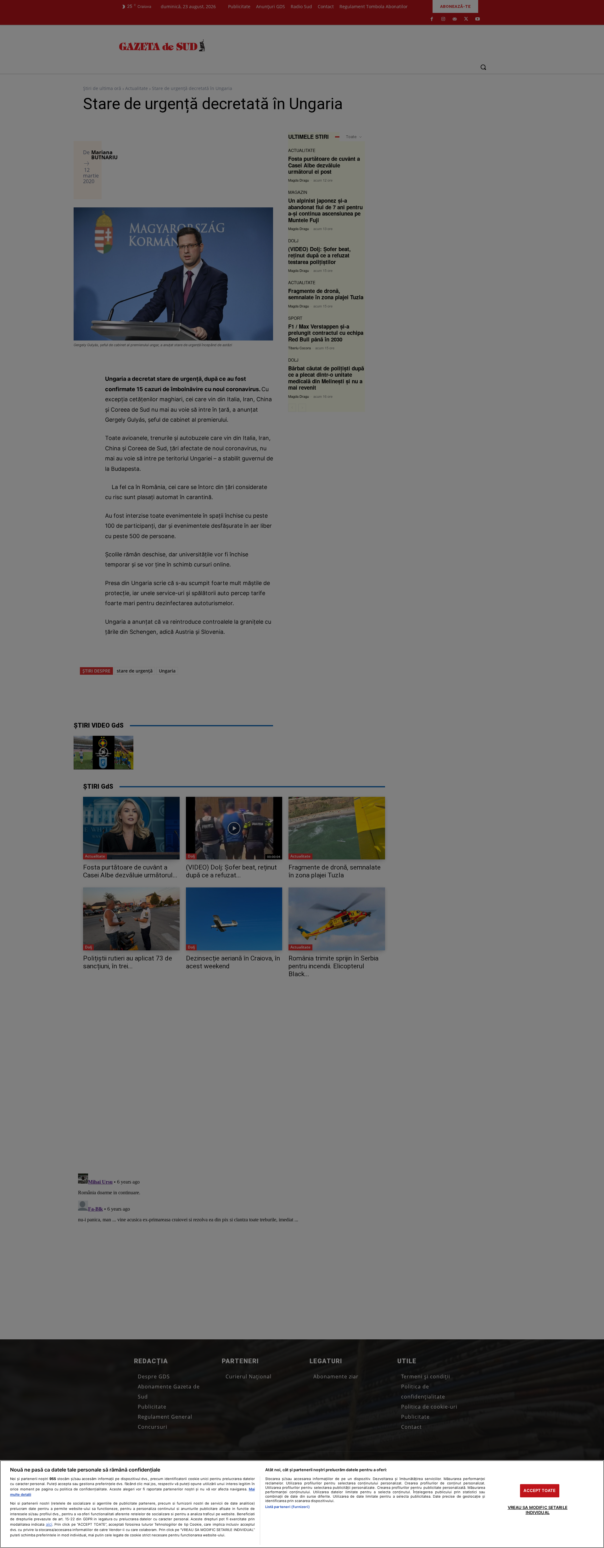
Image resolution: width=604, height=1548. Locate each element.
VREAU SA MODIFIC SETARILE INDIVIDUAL (538, 1510)
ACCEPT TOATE (539, 1490)
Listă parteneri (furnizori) (287, 1507)
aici (49, 1524)
